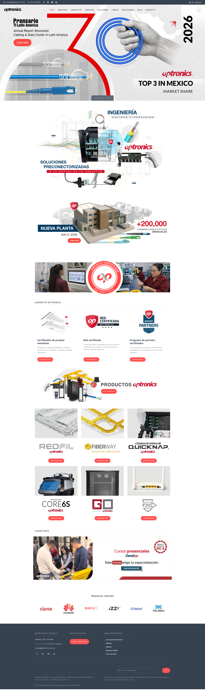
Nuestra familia (112, 650)
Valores (109, 647)
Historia (109, 643)
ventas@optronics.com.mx (15, 2)
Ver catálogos (196, 2)
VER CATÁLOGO (79, 642)
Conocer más (45, 359)
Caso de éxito (111, 654)
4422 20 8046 (34, 2)
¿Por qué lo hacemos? (114, 640)
